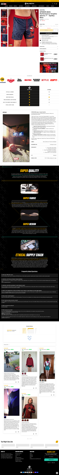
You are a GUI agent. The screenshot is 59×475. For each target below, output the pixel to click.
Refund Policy (18, 460)
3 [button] (30, 438)
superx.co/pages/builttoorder (6, 282)
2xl (54, 26)
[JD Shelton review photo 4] (28, 420)
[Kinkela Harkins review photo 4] (45, 380)
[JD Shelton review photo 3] (25, 420)
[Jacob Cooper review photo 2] (5, 417)
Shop (31, 453)
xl (51, 26)
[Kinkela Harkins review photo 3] (25, 373)
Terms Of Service (18, 461)
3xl (57, 26)
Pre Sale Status (18, 453)
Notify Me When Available (49, 33)
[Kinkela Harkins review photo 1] (29, 361)
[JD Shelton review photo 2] (23, 420)
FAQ (16, 456)
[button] (42, 19)
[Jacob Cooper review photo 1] (11, 402)
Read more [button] (23, 385)
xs (40, 26)
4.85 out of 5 (14, 330)
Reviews (31, 456)
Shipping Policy (18, 457)
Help (31, 457)
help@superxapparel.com (6, 317)
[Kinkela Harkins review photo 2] (23, 373)
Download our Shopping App (35, 458)
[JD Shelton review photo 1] (29, 408)
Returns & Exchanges (19, 458)
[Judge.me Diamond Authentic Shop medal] (29, 338)
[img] (6, 348)
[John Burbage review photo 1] (11, 361)
